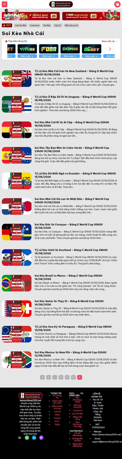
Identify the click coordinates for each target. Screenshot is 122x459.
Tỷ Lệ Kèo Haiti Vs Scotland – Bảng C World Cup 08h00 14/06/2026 (71, 251)
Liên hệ (57, 411)
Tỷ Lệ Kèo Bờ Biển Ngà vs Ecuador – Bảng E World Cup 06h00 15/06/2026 (75, 175)
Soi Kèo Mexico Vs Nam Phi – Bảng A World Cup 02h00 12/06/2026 (70, 354)
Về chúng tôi (57, 396)
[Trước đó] (42, 377)
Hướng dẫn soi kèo (77, 439)
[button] (4, 4)
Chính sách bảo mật (57, 402)
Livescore (77, 410)
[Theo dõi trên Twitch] (41, 437)
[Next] (109, 48)
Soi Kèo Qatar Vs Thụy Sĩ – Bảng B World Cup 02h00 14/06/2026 (69, 303)
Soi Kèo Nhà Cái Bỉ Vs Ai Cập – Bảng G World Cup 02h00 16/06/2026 (72, 124)
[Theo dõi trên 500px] (34, 437)
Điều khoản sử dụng (57, 407)
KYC (57, 421)
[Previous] (12, 48)
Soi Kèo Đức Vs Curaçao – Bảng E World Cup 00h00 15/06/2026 (69, 226)
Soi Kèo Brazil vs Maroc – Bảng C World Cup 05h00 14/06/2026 (68, 277)
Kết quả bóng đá (77, 406)
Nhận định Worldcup (77, 445)
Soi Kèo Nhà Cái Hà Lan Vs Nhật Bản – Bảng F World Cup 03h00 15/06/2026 (72, 200)
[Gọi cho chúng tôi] (27, 437)
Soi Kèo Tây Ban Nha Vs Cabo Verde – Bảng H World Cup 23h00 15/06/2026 (72, 149)
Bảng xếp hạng (77, 418)
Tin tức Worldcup (77, 434)
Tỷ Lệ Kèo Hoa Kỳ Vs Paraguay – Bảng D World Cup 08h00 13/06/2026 (73, 328)
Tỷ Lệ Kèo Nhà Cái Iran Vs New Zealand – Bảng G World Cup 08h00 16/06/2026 (74, 73)
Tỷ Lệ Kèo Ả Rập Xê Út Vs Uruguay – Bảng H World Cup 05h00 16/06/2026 (75, 98)
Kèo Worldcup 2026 (77, 399)
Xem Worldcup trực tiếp (77, 424)
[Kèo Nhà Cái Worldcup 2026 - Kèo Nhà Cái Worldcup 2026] (61, 4)
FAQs (57, 415)
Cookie (57, 418)
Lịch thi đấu (77, 413)
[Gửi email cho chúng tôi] (20, 437)
